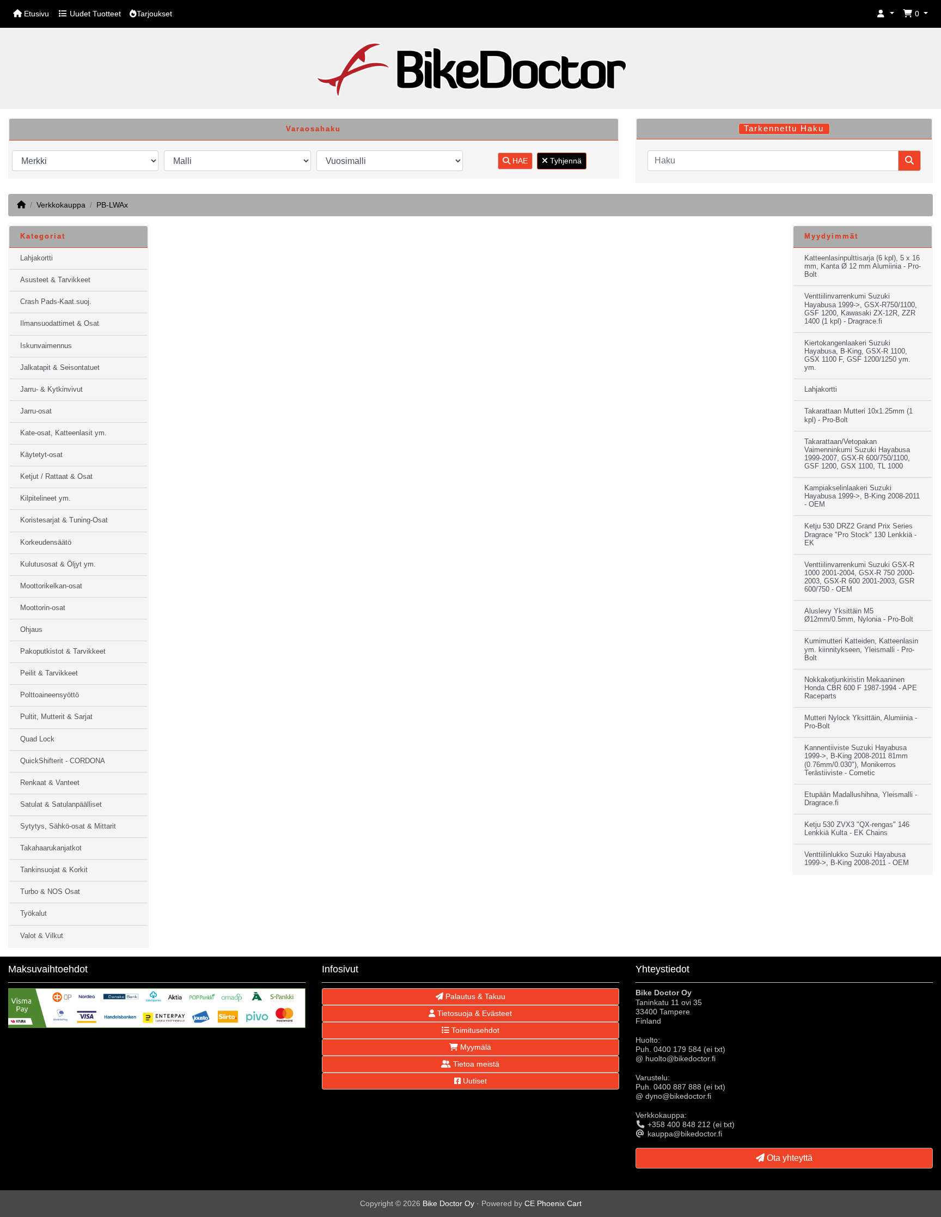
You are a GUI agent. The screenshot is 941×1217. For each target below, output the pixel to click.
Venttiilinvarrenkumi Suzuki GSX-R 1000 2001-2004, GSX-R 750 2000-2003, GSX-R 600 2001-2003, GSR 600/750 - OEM (859, 577)
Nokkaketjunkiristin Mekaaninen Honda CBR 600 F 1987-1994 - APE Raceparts (860, 688)
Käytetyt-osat (41, 455)
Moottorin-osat (42, 608)
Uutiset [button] (474, 1080)
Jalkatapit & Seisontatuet (60, 368)
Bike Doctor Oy (448, 1203)
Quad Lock (37, 739)
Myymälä (474, 1047)
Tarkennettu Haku (784, 128)
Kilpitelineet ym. (45, 498)
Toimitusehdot (474, 1030)
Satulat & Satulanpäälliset (61, 804)
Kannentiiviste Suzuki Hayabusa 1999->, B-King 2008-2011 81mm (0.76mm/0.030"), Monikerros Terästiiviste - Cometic (856, 760)
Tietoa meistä (475, 1064)
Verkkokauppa (60, 204)
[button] (885, 14)
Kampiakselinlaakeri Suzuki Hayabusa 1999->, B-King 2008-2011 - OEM (862, 496)
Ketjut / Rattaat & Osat (56, 476)
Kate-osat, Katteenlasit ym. (63, 433)
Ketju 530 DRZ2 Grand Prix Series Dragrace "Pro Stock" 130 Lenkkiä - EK (860, 534)
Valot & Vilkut (41, 936)
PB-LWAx (112, 204)
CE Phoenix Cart (553, 1203)
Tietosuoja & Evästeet (473, 1013)
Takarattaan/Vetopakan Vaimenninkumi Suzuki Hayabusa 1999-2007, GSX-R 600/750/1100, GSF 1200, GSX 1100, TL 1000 (857, 454)
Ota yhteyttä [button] (788, 1158)
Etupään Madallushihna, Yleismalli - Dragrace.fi (860, 799)
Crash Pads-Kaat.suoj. (55, 302)
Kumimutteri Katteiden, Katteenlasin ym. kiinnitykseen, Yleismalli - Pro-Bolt (861, 649)
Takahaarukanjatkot (51, 848)
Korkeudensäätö (45, 542)
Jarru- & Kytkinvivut (51, 389)
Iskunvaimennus (46, 346)
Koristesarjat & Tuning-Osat (64, 520)
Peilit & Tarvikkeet (49, 673)
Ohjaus (31, 630)
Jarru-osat (36, 411)
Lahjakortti (36, 258)
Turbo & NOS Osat (50, 892)
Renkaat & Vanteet (50, 783)
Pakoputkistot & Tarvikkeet (63, 651)
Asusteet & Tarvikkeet (55, 280)
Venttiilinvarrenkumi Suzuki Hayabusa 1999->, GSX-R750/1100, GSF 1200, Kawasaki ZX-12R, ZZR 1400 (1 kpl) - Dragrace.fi (860, 309)
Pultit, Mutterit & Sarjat (56, 717)
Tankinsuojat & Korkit (54, 870)
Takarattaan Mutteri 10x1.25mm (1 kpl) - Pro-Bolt (858, 415)
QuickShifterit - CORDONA (62, 761)
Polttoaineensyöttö (49, 695)
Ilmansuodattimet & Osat (59, 323)
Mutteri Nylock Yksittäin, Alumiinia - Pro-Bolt (860, 722)
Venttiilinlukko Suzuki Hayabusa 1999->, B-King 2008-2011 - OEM (856, 859)
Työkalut (33, 913)
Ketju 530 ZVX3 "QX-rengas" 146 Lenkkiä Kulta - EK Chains (856, 829)
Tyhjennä (565, 160)
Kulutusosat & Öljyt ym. (58, 564)
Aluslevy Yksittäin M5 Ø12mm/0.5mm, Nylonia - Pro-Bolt (858, 615)
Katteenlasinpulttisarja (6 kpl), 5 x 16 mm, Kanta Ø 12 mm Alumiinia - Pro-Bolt (862, 266)
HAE (519, 160)
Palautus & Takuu (474, 996)
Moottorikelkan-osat (51, 586)
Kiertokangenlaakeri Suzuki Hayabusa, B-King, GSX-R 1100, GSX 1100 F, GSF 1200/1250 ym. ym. (857, 355)
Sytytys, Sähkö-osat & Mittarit (68, 826)
